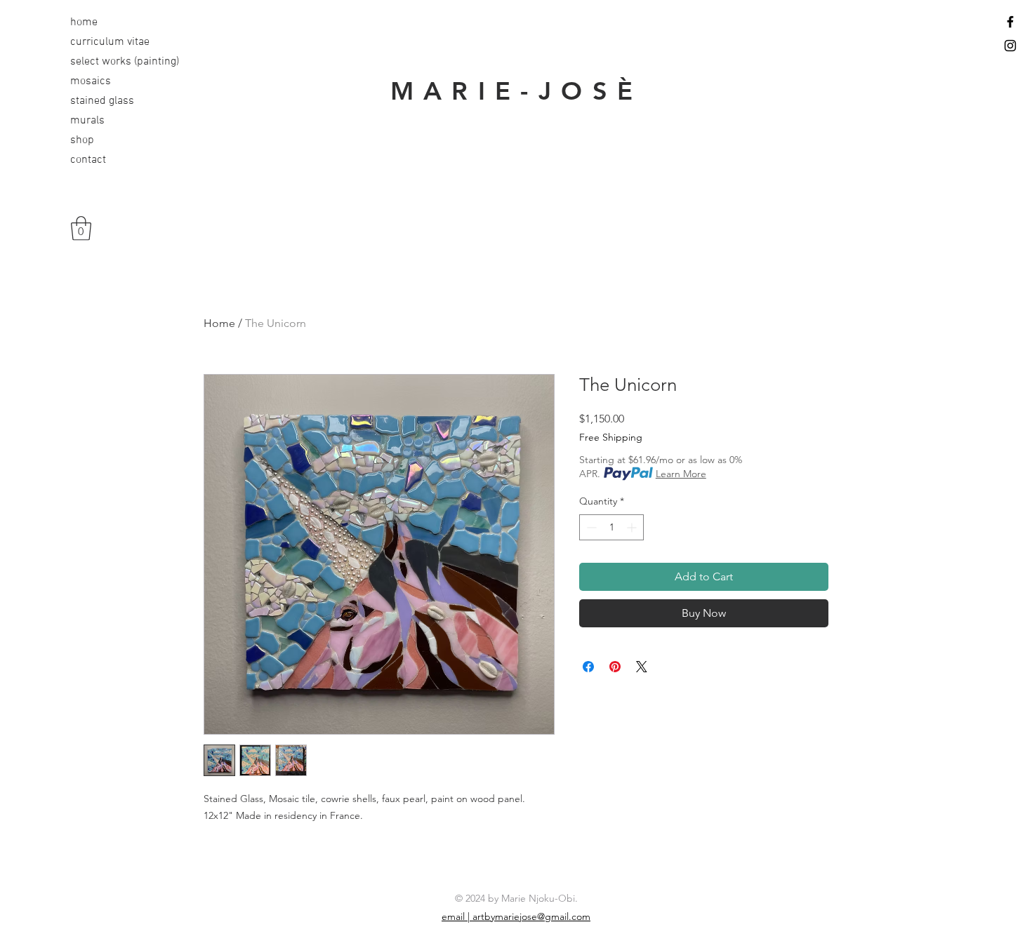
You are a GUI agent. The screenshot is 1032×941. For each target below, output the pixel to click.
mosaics (90, 81)
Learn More (681, 473)
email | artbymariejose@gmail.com (516, 916)
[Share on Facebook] (588, 666)
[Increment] (633, 527)
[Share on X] (641, 666)
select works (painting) (114, 62)
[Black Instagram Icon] (1010, 45)
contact (88, 160)
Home (219, 323)
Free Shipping (610, 437)
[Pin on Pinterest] (615, 666)
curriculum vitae (110, 42)
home (84, 22)
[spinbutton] (611, 527)
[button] (81, 228)
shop (82, 140)
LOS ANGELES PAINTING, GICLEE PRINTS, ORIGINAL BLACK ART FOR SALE (516, 190)
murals (87, 121)
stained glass (102, 101)
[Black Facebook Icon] (1010, 21)
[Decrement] (590, 527)
